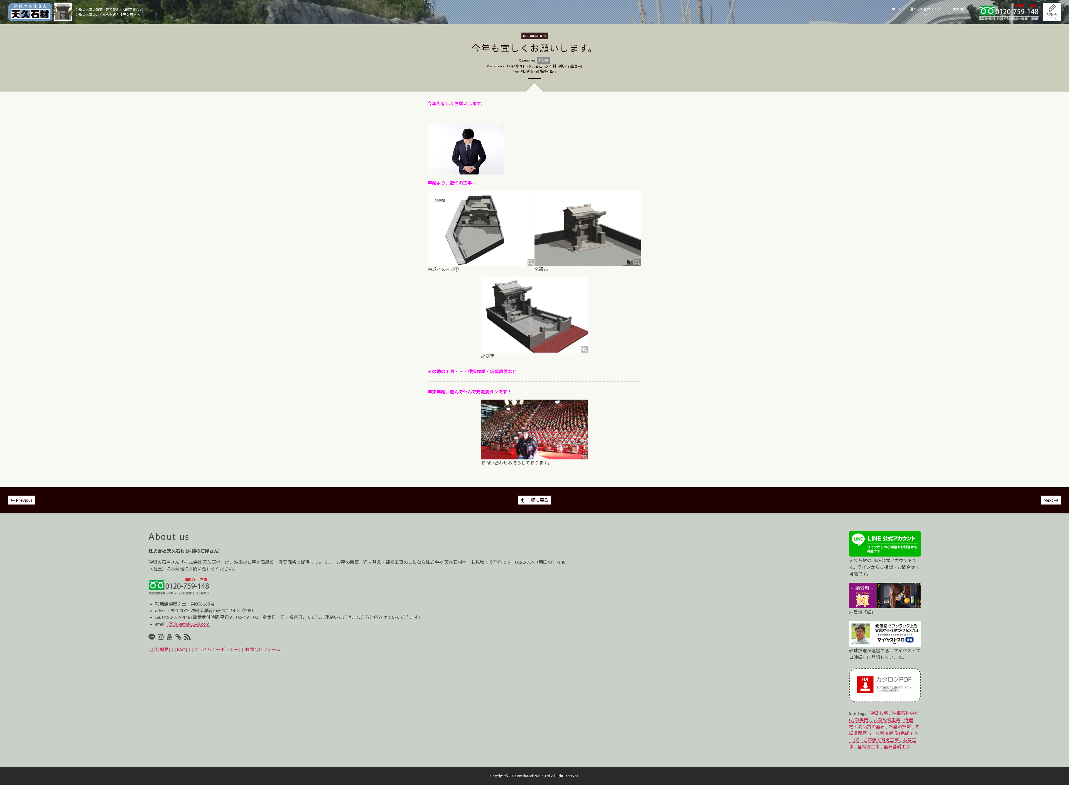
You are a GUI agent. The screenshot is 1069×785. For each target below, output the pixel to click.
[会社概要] (159, 649)
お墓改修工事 (887, 719)
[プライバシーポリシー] (216, 649)
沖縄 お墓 (878, 713)
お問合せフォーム (263, 649)
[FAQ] (181, 649)
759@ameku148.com (188, 623)
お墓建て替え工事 (881, 739)
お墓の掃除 (900, 726)
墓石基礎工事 (897, 746)
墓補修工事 (868, 746)
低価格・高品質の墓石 (539, 71)
